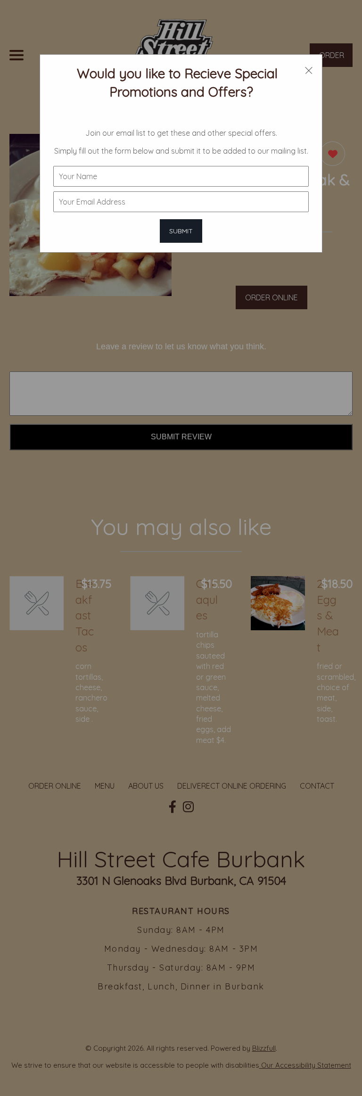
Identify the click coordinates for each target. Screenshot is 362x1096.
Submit (181, 231)
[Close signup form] (309, 69)
